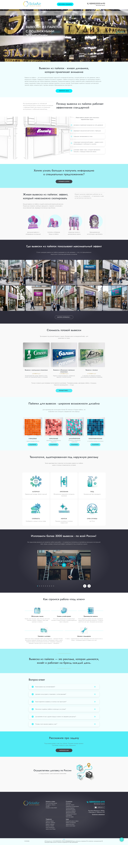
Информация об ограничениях (72, 806)
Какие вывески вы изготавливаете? (45, 687)
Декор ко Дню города (70, 825)
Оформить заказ (64, 91)
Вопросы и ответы (50, 801)
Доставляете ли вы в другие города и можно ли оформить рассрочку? (55, 717)
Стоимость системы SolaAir (51, 807)
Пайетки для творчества (71, 822)
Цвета (67, 819)
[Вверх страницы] (64, 839)
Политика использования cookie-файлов (71, 814)
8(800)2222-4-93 (97, 3)
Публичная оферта (70, 816)
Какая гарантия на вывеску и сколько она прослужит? (50, 702)
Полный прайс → (64, 390)
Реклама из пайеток (50, 825)
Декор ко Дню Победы (50, 829)
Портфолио (49, 819)
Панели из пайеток (50, 821)
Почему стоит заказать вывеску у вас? (46, 724)
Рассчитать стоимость (65, 4)
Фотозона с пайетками (50, 822)
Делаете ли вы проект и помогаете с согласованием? (50, 694)
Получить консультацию (34, 50)
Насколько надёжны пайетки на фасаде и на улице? (50, 709)
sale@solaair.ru (100, 807)
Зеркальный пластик (70, 824)
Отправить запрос (64, 181)
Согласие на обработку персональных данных (71, 811)
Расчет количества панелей (51, 803)
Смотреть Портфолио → (64, 317)
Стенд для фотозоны (50, 827)
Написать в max (64, 750)
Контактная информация (98, 814)
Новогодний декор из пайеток (72, 821)
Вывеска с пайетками (50, 824)
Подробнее (32, 444)
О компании (69, 801)
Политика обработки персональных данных (70, 808)
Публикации (68, 803)
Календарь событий (70, 804)
